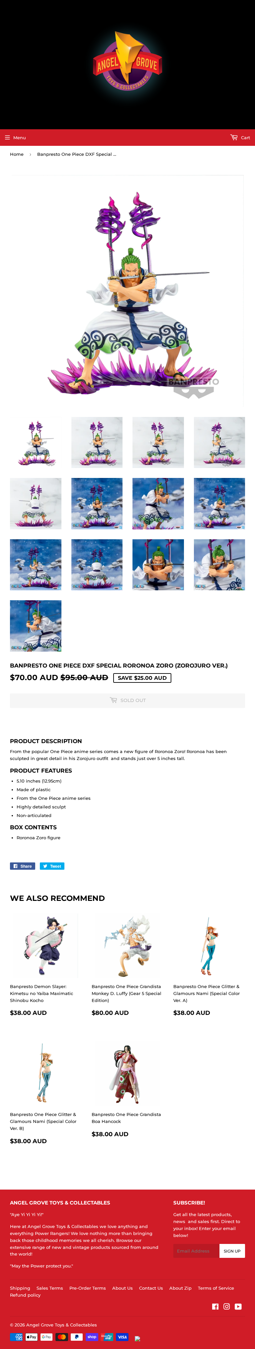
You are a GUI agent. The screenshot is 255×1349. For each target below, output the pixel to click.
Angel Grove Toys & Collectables (61, 1324)
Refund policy (25, 1295)
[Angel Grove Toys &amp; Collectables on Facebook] (215, 1307)
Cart (245, 137)
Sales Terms (50, 1288)
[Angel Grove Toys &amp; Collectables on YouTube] (238, 1307)
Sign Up (232, 1251)
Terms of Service (216, 1288)
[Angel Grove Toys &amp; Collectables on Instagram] (226, 1307)
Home (17, 154)
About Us (122, 1288)
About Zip (180, 1288)
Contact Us (151, 1288)
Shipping (20, 1288)
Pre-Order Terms (87, 1288)
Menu (19, 137)
